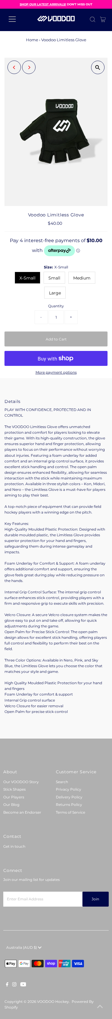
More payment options (56, 372)
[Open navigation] (17, 19)
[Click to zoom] (98, 67)
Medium (81, 278)
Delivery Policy (69, 797)
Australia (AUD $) (22, 947)
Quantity (56, 306)
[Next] (29, 67)
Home (32, 39)
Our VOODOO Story (21, 782)
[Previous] (14, 67)
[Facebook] (7, 985)
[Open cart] (103, 19)
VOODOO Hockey (53, 1001)
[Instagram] (14, 985)
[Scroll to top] (100, 1007)
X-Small (27, 278)
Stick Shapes (14, 789)
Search (62, 782)
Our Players (13, 797)
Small (54, 278)
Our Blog (11, 804)
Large (55, 293)
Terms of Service (70, 812)
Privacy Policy (68, 789)
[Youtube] (23, 985)
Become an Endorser (22, 812)
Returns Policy (69, 804)
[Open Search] (92, 19)
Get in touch (14, 846)
